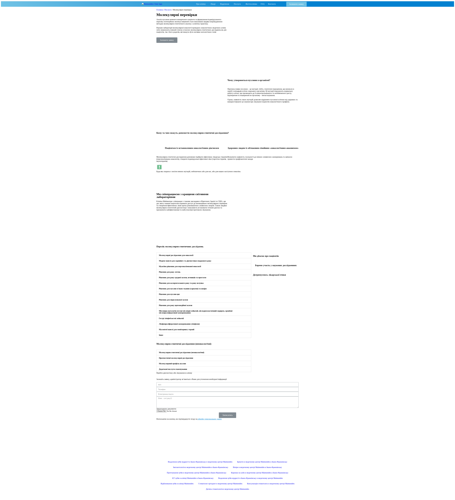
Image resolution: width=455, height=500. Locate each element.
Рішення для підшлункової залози (173, 300)
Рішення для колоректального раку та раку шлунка (181, 283)
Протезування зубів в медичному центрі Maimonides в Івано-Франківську (196, 473)
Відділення (224, 4)
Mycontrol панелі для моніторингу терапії (176, 329)
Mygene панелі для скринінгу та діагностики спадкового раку (185, 261)
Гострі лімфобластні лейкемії (171, 318)
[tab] (204, 255)
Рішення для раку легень (169, 272)
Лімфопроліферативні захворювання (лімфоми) (179, 324)
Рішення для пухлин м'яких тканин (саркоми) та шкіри (183, 289)
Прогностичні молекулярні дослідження (176, 358)
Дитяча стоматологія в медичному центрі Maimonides (227, 489)
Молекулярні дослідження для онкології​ (176, 255)
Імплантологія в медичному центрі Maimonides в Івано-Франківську (200, 467)
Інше (161, 335)
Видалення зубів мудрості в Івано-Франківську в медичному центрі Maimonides (200, 462)
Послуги (237, 4)
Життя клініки (251, 4)
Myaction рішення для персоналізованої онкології (180, 266)
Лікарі (212, 4)
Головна (159, 10)
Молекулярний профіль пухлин (172, 364)
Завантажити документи (166, 409)
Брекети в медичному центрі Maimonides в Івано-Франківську (262, 462)
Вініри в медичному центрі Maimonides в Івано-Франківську (257, 467)
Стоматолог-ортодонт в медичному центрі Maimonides (220, 484)
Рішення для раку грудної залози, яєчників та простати (182, 278)
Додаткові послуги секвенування (173, 369)
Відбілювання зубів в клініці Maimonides (177, 484)
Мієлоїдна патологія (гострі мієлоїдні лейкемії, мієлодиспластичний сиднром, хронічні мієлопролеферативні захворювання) (195, 312)
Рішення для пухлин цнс (169, 294)
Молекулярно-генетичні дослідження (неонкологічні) (181, 352)
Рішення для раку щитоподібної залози (175, 305)
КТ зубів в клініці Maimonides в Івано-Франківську (193, 478)
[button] (296, 4)
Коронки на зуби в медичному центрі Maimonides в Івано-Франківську (259, 473)
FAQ (262, 4)
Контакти (272, 4)
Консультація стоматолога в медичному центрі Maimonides (270, 484)
